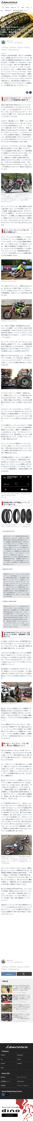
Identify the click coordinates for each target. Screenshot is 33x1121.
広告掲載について (5, 1081)
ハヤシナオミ (10, 43)
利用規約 (3, 1085)
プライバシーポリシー (23, 1085)
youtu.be (3, 497)
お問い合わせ (20, 1081)
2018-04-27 (9, 41)
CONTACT (10, 1115)
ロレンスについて (22, 1077)
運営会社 (3, 1077)
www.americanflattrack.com (9, 703)
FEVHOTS (19, 43)
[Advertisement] (12, 927)
